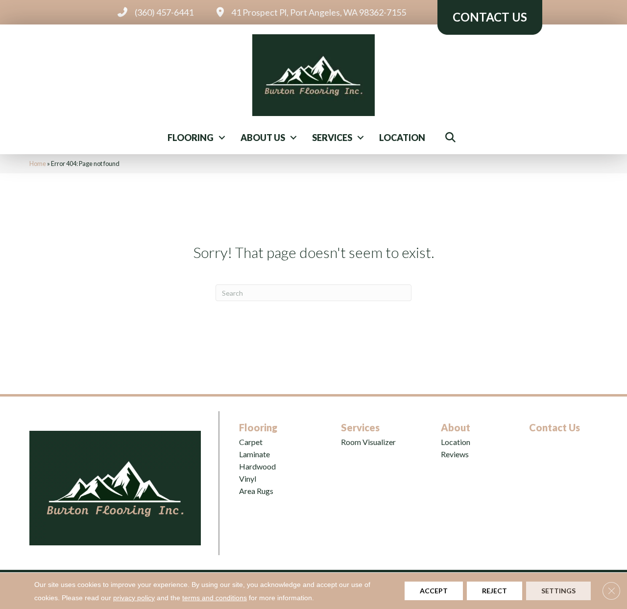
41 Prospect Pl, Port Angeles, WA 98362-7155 (318, 12)
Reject (494, 590)
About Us (263, 137)
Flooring (191, 137)
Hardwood (257, 466)
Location (402, 137)
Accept (434, 590)
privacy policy (134, 598)
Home (37, 163)
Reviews (455, 454)
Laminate (254, 454)
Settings (558, 590)
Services (332, 137)
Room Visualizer (368, 441)
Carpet (251, 441)
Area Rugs (256, 490)
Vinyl (247, 478)
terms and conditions (214, 598)
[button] (222, 137)
